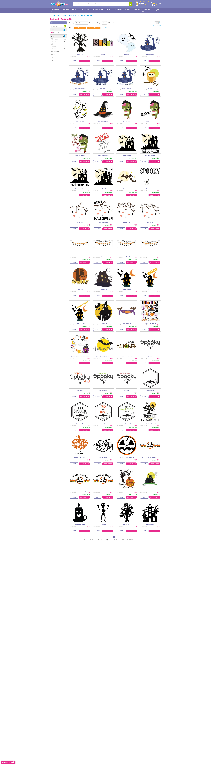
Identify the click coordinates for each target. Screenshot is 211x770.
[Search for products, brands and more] (130, 4)
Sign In (141, 3)
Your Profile (143, 5)
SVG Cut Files (61, 15)
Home (53, 15)
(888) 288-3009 (146, 10)
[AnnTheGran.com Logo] (59, 4)
